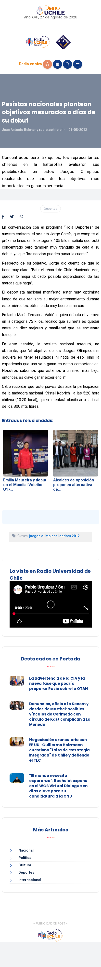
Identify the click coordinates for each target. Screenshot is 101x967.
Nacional (26, 850)
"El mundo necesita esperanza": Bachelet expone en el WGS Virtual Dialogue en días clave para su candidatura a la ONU (58, 786)
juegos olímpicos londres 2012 (54, 536)
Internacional (29, 880)
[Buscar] (67, 64)
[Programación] (57, 64)
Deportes (50, 208)
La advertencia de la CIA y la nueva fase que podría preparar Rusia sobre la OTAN (58, 683)
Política (24, 857)
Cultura (24, 865)
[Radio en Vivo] (47, 64)
